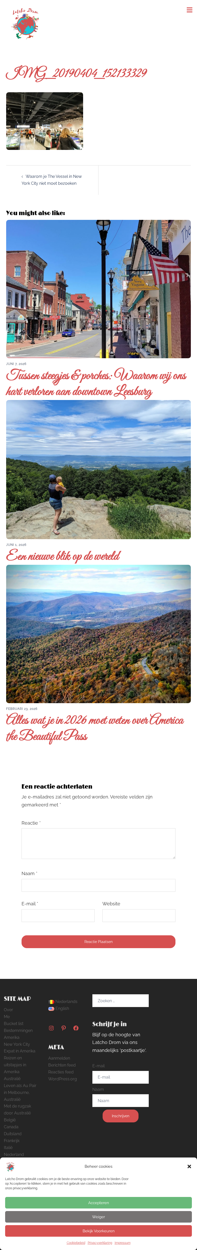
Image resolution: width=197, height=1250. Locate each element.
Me (7, 1016)
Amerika (11, 1037)
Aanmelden (59, 1058)
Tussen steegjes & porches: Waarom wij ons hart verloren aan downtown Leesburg (96, 384)
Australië (12, 1078)
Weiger (98, 1217)
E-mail (30, 903)
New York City (17, 1044)
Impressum (123, 1243)
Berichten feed (62, 1065)
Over (8, 1009)
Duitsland (13, 1133)
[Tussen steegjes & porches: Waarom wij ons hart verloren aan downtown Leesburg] (98, 288)
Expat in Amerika (19, 1051)
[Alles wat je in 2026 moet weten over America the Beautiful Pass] (98, 633)
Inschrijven (120, 1116)
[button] (189, 1166)
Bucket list (13, 1023)
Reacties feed (61, 1072)
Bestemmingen (18, 1030)
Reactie (31, 823)
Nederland (14, 1154)
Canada (11, 1126)
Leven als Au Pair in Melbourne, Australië (20, 1092)
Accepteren (98, 1203)
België (10, 1120)
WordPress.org (62, 1079)
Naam (29, 873)
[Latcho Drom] (25, 22)
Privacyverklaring (100, 1243)
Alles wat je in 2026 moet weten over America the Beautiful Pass (94, 728)
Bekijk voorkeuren (99, 1231)
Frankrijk (11, 1140)
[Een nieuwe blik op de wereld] (98, 469)
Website (111, 903)
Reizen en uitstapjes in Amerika (15, 1065)
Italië (8, 1147)
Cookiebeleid (76, 1243)
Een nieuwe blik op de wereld (62, 556)
